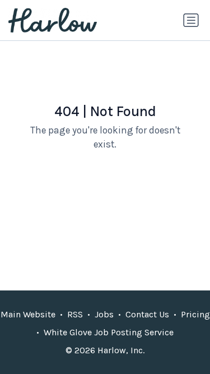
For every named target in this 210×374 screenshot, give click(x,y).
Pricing (195, 314)
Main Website (28, 314)
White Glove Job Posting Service (109, 332)
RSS (75, 314)
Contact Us (147, 314)
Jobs (104, 314)
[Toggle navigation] (191, 20)
